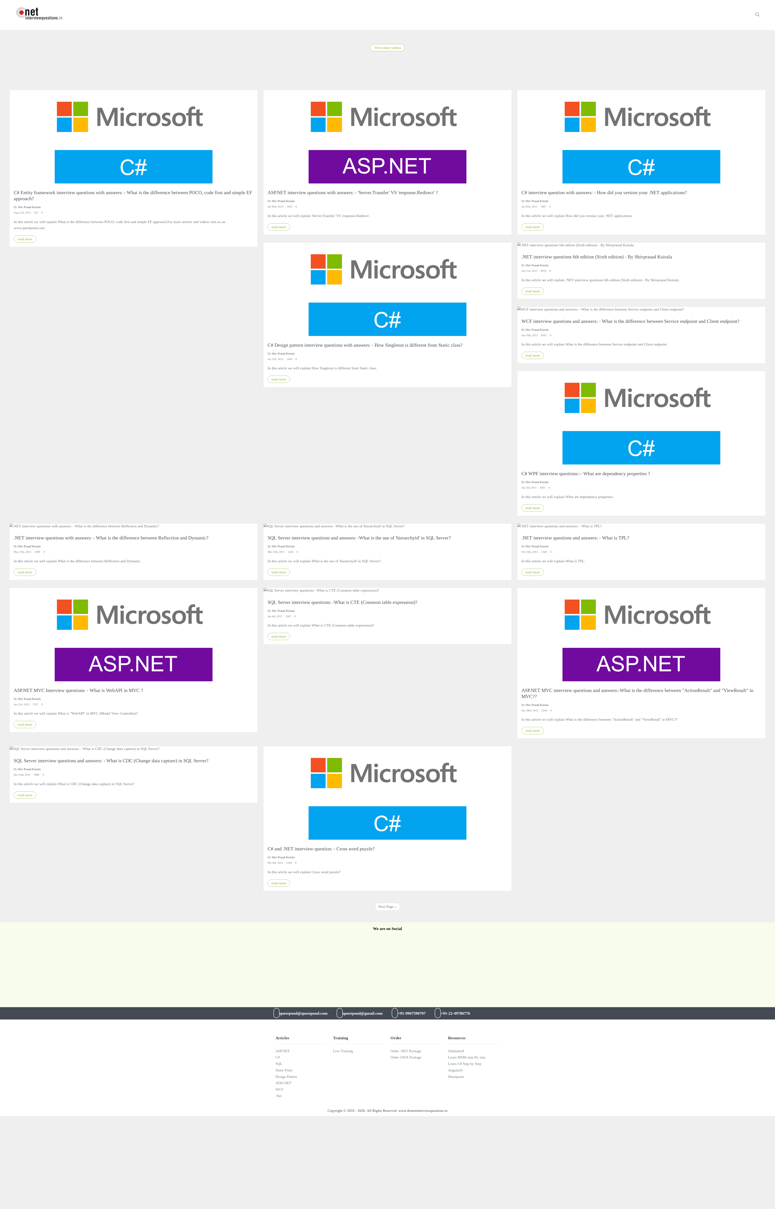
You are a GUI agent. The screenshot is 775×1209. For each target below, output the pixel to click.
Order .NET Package (406, 1051)
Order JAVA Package (406, 1057)
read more (25, 239)
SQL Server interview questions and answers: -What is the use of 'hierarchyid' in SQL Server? (359, 537)
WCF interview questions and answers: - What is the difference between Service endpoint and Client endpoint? (630, 321)
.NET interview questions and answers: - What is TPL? (575, 537)
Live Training (343, 1051)
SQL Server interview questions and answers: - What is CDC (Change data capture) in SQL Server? (111, 760)
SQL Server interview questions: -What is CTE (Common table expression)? (342, 602)
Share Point (283, 1070)
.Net (278, 1096)
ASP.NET (282, 1051)
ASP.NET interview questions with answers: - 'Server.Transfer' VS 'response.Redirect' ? (353, 192)
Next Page (387, 907)
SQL (278, 1064)
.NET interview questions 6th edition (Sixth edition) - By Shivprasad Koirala (597, 256)
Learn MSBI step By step (466, 1057)
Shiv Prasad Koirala (29, 207)
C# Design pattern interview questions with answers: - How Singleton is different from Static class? (365, 345)
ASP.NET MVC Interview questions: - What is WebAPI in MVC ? (78, 690)
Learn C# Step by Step (464, 1064)
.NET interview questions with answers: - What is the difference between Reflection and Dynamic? (111, 537)
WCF (279, 1089)
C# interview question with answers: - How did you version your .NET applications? (604, 192)
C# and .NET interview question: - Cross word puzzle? (321, 848)
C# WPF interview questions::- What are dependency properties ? (586, 473)
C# (277, 1057)
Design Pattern (286, 1077)
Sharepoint (456, 1077)
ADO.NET (283, 1083)
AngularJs (455, 1070)
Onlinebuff (456, 1051)
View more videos (387, 48)
